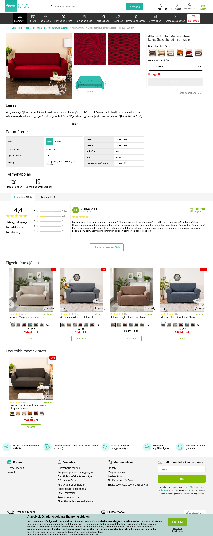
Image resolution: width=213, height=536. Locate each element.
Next (203, 304)
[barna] (152, 52)
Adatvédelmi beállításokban (88, 532)
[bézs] (161, 52)
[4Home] (8, 27)
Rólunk (11, 472)
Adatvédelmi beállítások (72, 489)
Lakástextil (17, 28)
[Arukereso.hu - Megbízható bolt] (195, 513)
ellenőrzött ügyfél (199, 210)
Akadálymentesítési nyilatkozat (76, 501)
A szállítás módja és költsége (75, 476)
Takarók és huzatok (35, 28)
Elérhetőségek (15, 468)
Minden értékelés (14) (106, 247)
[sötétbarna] (36, 324)
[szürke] (198, 52)
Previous (10, 304)
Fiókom (112, 468)
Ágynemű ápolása (68, 497)
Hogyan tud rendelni (69, 468)
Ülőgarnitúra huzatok (58, 28)
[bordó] (24, 324)
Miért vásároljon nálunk (71, 484)
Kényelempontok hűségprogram (76, 472)
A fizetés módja (67, 480)
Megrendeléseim (117, 472)
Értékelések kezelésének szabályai (128, 484)
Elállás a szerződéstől (120, 480)
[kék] (30, 324)
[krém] (170, 52)
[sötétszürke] (41, 324)
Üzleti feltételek (66, 493)
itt (93, 534)
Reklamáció (115, 476)
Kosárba (176, 81)
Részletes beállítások (177, 529)
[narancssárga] (180, 52)
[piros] (189, 52)
